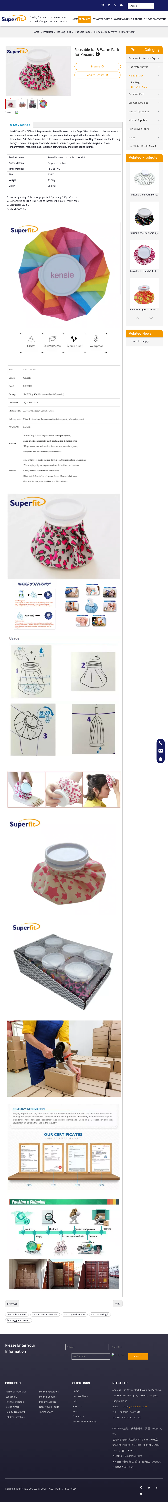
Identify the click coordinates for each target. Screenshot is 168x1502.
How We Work (80, 1396)
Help (75, 1401)
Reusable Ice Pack (17, 1314)
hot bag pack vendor (74, 1314)
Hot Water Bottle (138, 66)
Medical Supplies (137, 120)
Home (76, 1390)
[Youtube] (121, 5)
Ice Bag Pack (135, 75)
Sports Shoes (46, 1411)
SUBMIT (138, 1356)
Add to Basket (95, 75)
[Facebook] (103, 5)
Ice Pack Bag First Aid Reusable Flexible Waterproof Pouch (144, 271)
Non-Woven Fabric (138, 128)
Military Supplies (47, 1401)
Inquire (95, 66)
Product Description (19, 124)
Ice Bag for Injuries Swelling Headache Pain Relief (144, 309)
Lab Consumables (138, 102)
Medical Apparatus (138, 111)
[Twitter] (115, 5)
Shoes (131, 137)
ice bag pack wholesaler (45, 1314)
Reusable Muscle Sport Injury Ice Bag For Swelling (144, 194)
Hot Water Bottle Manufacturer (145, 146)
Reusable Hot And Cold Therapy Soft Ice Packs (144, 232)
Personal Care (136, 94)
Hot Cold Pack (139, 87)
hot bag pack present (18, 1320)
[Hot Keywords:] (149, 5)
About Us (77, 1406)
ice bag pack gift (100, 1314)
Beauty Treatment (15, 1411)
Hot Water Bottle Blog (84, 1421)
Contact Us (78, 1416)
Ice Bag (135, 82)
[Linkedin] (109, 5)
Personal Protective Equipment (145, 58)
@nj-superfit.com (137, 1406)
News (76, 1411)
